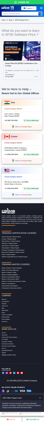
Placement (4, 335)
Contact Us (5, 306)
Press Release (6, 319)
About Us (4, 299)
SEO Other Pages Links (12, 398)
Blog (10, 20)
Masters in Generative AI (8, 283)
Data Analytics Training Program (10, 248)
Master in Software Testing (9, 272)
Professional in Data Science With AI (11, 288)
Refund (4, 352)
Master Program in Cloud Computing (12, 268)
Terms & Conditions (7, 314)
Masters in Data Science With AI (10, 279)
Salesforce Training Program (9, 243)
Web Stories (5, 310)
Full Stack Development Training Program (13, 250)
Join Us (4, 348)
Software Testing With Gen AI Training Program (14, 256)
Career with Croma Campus (9, 337)
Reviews (4, 303)
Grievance (4, 321)
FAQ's (3, 312)
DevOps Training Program (9, 239)
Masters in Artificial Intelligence (10, 274)
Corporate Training (7, 341)
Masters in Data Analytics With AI (11, 277)
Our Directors (5, 301)
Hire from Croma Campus (9, 346)
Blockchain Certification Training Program (13, 252)
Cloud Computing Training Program (11, 236)
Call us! (11, 419)
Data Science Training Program (10, 245)
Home (4, 20)
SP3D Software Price (22, 20)
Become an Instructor (8, 343)
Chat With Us (33, 419)
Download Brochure (7, 350)
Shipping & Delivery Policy (9, 355)
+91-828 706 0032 (11, 120)
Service (4, 332)
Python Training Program (8, 254)
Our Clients (5, 339)
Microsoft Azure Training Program (11, 241)
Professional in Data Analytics (10, 285)
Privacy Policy (5, 317)
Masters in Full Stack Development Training (13, 281)
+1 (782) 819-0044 (11, 154)
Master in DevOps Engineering (10, 270)
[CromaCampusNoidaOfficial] (3, 373)
